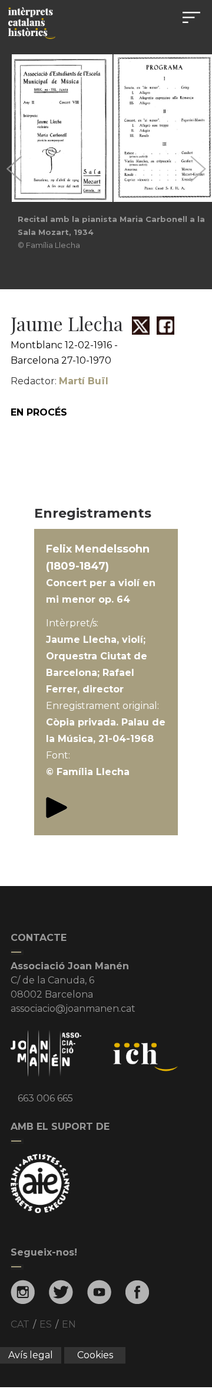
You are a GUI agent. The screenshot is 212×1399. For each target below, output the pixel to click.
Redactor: (59, 381)
